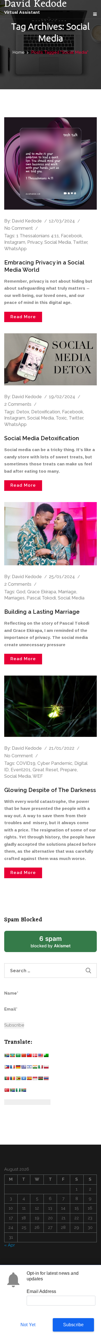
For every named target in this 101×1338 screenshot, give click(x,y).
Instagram (14, 242)
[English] (40, 1056)
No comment (18, 228)
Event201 (21, 769)
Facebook (71, 235)
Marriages (14, 598)
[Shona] (17, 1079)
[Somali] (23, 1079)
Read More (23, 316)
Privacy (34, 242)
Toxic (61, 418)
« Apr (9, 1245)
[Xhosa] (12, 1091)
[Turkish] (6, 1091)
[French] (12, 1068)
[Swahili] (40, 1079)
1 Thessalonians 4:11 (37, 235)
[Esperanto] (46, 1056)
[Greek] (23, 1068)
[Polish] (46, 1068)
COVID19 (25, 763)
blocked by (57, 943)
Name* (11, 993)
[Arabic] (17, 1056)
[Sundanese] (34, 1079)
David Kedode (27, 221)
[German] (17, 1068)
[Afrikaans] (6, 1056)
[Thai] (46, 1079)
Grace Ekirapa (41, 591)
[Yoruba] (17, 1091)
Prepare (68, 769)
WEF (38, 776)
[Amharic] (12, 1056)
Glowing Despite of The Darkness (50, 790)
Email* (10, 1009)
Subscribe (73, 1324)
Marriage (67, 591)
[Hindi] (34, 1068)
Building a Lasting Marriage (42, 611)
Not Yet (27, 1324)
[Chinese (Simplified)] (23, 1056)
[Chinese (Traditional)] (29, 1056)
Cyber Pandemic (54, 763)
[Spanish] (29, 1079)
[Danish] (34, 1056)
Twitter (80, 242)
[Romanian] (12, 1079)
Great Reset (45, 769)
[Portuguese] (6, 1079)
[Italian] (40, 1068)
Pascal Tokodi (41, 598)
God (20, 591)
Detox (22, 411)
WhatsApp (15, 248)
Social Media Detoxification (41, 438)
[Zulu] (23, 1091)
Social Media (57, 242)
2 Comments (17, 404)
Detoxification (45, 411)
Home (18, 52)
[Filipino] (6, 1068)
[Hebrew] (29, 1068)
